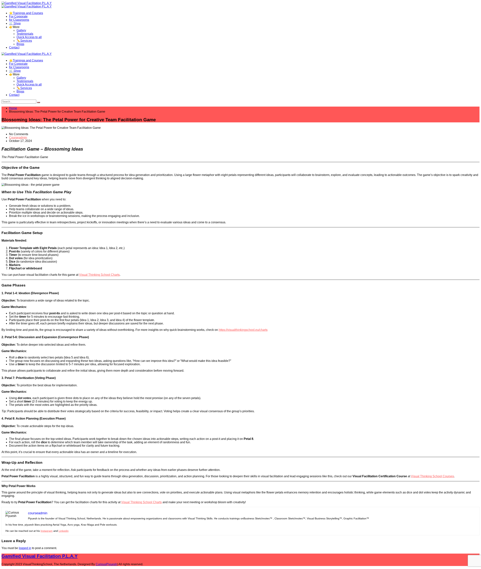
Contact (14, 47)
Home (13, 108)
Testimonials (25, 33)
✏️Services (24, 40)
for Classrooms (19, 19)
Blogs (20, 44)
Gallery (21, 30)
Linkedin (64, 530)
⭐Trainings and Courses (26, 13)
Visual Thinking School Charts (99, 274)
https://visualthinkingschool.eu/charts (243, 329)
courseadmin (18, 137)
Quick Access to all (29, 37)
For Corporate (18, 16)
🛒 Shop (15, 23)
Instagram (47, 530)
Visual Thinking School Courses (432, 476)
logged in (25, 548)
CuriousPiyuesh (106, 564)
